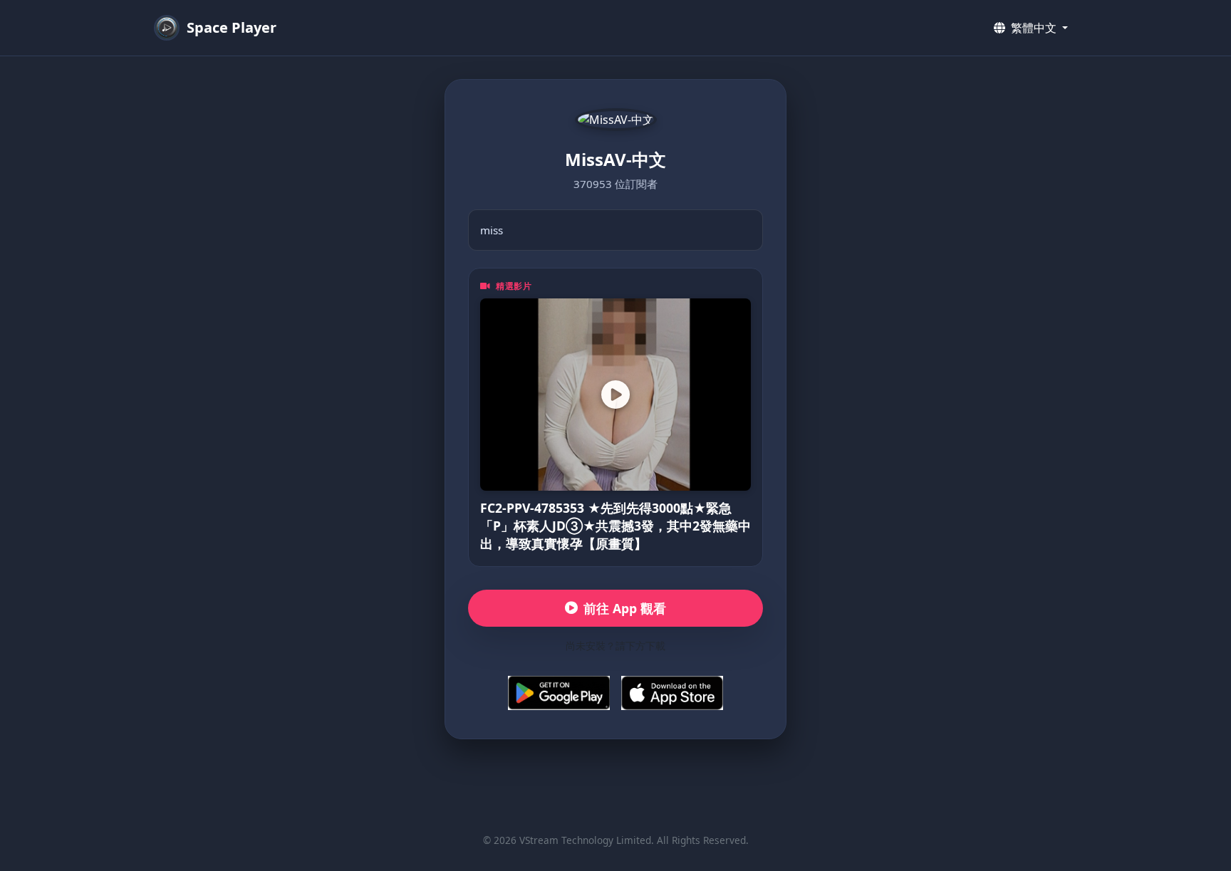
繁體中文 (1033, 28)
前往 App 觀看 (624, 608)
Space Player (231, 27)
